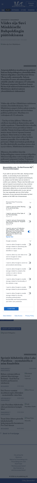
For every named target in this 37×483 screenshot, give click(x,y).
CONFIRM (11, 308)
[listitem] (18, 202)
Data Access (18, 315)
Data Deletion (7, 315)
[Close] (33, 167)
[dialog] (18, 241)
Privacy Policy (29, 315)
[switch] (29, 207)
